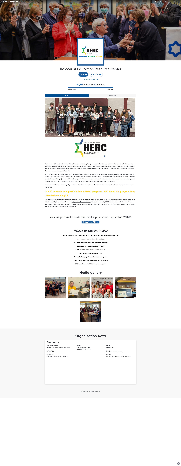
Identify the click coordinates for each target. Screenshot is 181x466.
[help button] (178, 463)
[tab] (67, 95)
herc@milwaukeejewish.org (114, 352)
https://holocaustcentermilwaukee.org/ (118, 356)
